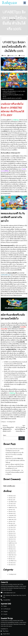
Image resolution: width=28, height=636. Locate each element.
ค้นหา (4, 435)
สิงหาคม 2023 (12, 548)
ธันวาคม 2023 (12, 541)
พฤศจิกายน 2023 (13, 543)
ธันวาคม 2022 (12, 564)
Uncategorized (11, 421)
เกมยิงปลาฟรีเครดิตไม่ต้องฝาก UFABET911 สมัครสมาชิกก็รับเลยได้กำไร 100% (14, 92)
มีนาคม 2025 (12, 523)
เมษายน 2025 (12, 521)
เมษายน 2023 (12, 556)
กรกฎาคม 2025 (12, 515)
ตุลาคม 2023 (12, 545)
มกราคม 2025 (12, 527)
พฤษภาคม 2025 (12, 519)
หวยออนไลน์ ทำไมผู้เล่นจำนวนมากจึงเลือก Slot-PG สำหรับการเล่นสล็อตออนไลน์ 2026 (14, 454)
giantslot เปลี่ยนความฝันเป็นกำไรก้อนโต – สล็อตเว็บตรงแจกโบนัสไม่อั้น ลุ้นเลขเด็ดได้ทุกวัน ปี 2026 (15, 466)
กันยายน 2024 (12, 533)
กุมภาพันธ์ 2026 (12, 501)
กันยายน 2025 (12, 511)
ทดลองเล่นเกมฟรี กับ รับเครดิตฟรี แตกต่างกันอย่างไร (13, 95)
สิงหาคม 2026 (12, 495)
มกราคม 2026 (12, 503)
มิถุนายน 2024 (12, 539)
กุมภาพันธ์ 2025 (12, 525)
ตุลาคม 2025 (12, 509)
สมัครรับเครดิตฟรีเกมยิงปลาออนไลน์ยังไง (12, 98)
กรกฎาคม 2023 (12, 551)
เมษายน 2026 (12, 497)
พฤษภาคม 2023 (12, 554)
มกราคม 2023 (12, 562)
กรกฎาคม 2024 (12, 537)
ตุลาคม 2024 (12, 531)
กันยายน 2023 (12, 547)
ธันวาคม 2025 (12, 505)
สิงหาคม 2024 (12, 535)
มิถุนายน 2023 (12, 552)
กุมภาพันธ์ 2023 (12, 560)
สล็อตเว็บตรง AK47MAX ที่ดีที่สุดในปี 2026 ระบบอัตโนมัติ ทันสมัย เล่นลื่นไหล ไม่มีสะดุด (15, 460)
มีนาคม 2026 (12, 499)
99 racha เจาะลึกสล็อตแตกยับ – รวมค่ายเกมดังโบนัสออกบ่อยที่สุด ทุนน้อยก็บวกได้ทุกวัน (15, 472)
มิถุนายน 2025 (12, 517)
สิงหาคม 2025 (12, 513)
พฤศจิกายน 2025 (13, 507)
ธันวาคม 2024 (12, 529)
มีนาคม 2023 (12, 558)
